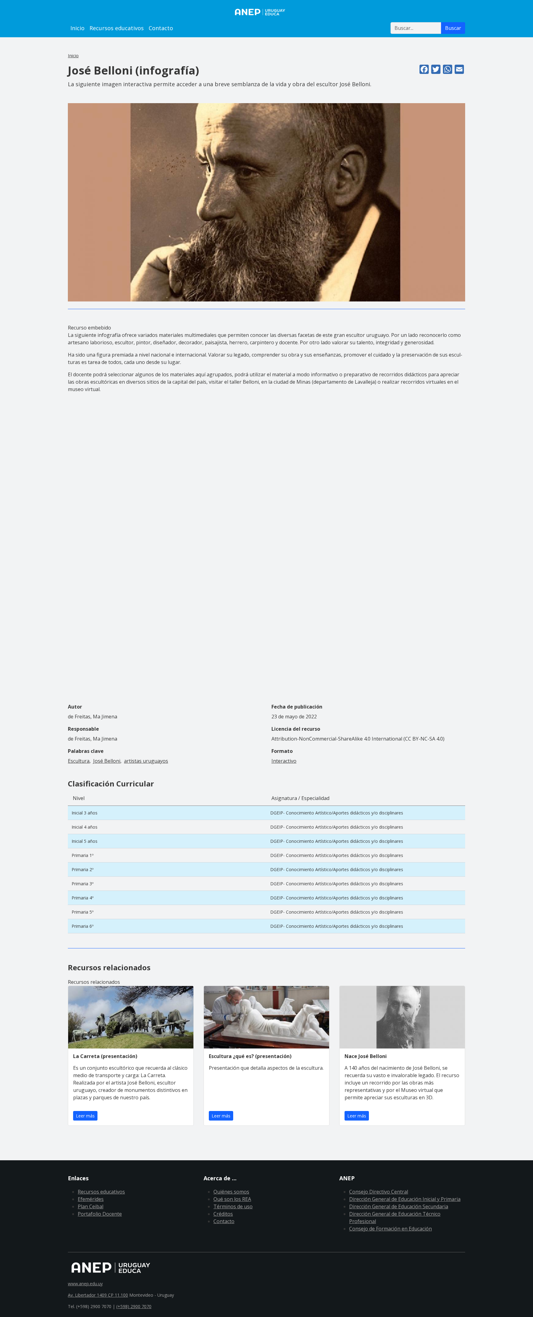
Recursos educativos (116, 28)
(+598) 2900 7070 (133, 1306)
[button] (266, 202)
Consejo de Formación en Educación (390, 1228)
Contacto (161, 28)
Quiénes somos (231, 1191)
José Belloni (106, 760)
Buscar (453, 28)
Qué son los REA (232, 1199)
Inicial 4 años (84, 827)
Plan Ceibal (90, 1206)
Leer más (85, 1116)
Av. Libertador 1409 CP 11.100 (98, 1295)
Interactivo (283, 760)
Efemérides (91, 1199)
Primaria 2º (82, 869)
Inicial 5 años (84, 841)
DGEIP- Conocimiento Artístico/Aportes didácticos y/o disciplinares (336, 813)
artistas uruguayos (146, 760)
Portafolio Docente (100, 1213)
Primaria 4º (82, 898)
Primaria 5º (82, 912)
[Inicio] (266, 12)
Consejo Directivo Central (378, 1191)
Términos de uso (233, 1206)
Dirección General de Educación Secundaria (398, 1206)
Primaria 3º (82, 884)
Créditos (223, 1213)
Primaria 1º (82, 855)
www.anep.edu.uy (85, 1284)
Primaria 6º (82, 926)
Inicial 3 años (84, 813)
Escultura (78, 760)
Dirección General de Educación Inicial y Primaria (405, 1199)
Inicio (77, 28)
